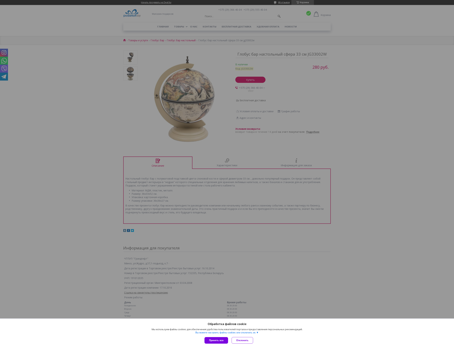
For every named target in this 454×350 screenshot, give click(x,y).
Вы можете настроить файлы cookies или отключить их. (225, 332)
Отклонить (242, 340)
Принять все (216, 340)
